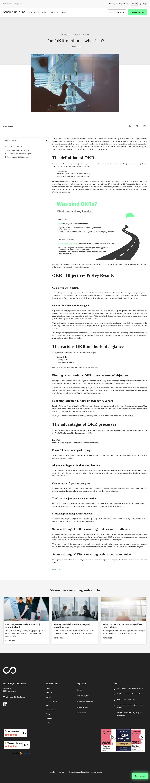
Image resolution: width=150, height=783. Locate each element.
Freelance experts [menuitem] (83, 696)
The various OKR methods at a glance (19, 154)
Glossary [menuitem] (49, 718)
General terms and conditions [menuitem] (79, 772)
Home (63, 35)
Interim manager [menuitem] (82, 707)
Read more (10, 640)
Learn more (56, 569)
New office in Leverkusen (126, 699)
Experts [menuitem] (79, 690)
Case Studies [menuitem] (50, 710)
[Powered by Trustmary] (20, 753)
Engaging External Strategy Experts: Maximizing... (129, 714)
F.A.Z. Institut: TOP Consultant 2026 (130, 688)
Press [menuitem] (48, 714)
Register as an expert (117, 12)
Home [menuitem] (48, 688)
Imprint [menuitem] (52, 772)
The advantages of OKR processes (18, 157)
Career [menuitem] (48, 697)
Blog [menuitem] (47, 705)
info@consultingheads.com (119, 4)
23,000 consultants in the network (128, 694)
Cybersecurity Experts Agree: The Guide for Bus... (131, 706)
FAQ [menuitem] (48, 723)
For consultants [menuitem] (51, 701)
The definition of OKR (14, 147)
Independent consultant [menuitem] (85, 701)
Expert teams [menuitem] (81, 713)
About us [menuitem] (49, 693)
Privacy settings (96, 772)
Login (145, 4)
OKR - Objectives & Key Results (18, 150)
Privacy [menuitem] (62, 772)
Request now (140, 776)
